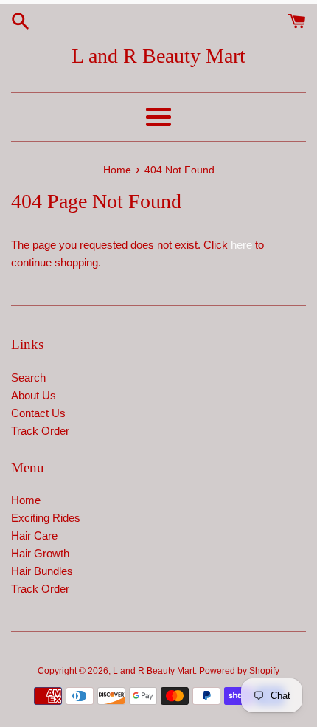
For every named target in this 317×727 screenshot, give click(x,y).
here (241, 244)
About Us (33, 395)
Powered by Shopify (239, 671)
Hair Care (34, 535)
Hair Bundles (42, 571)
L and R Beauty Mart (158, 55)
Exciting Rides (45, 517)
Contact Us (38, 413)
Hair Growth (40, 553)
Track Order (40, 430)
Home (26, 500)
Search (28, 377)
